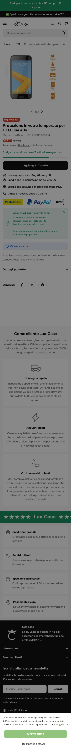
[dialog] (35, 731)
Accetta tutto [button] (35, 734)
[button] (35, 744)
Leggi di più (62, 724)
